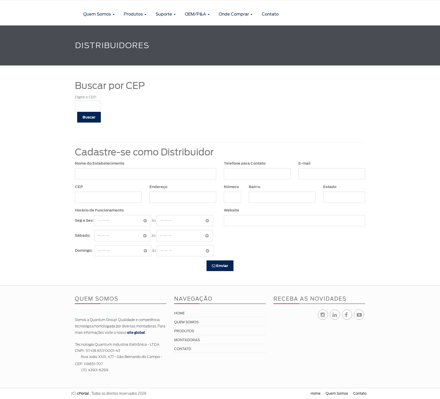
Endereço (158, 187)
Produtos (134, 14)
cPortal (83, 393)
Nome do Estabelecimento (99, 163)
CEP (79, 187)
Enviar (221, 266)
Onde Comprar (234, 14)
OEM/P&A (196, 14)
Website (231, 210)
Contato (270, 14)
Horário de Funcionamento (99, 210)
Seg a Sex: (84, 220)
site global (136, 333)
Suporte (164, 14)
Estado (329, 187)
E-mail (304, 163)
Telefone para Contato (245, 163)
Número (231, 187)
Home (179, 313)
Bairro (254, 187)
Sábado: (82, 235)
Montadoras (187, 340)
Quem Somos (97, 14)
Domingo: (83, 250)
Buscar (88, 117)
